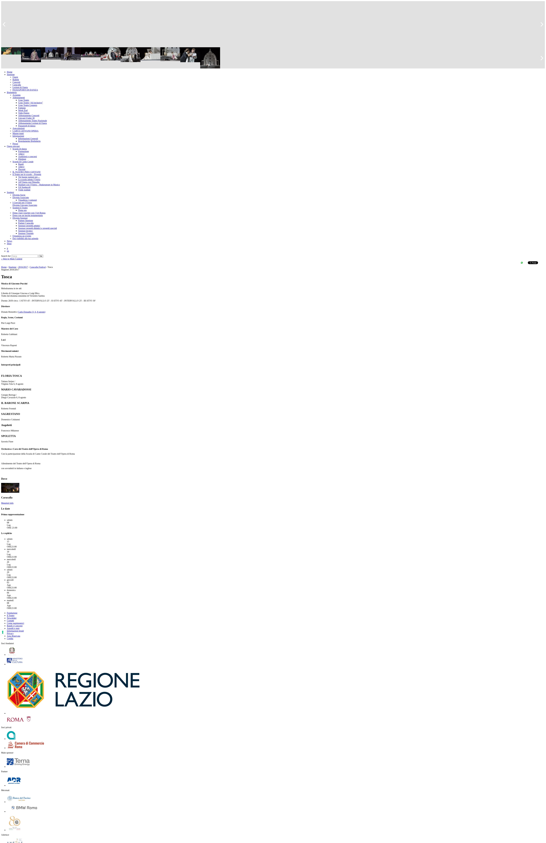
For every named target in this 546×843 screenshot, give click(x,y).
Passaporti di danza (26, 126)
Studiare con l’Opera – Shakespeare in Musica (39, 184)
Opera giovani (13, 146)
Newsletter (11, 618)
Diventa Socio (19, 195)
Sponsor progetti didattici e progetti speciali (37, 228)
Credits (10, 638)
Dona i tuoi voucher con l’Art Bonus (29, 213)
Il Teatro (10, 615)
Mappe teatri (18, 133)
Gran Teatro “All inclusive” (30, 102)
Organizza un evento (22, 236)
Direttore (22, 159)
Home (9, 72)
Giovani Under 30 (26, 118)
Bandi (21, 164)
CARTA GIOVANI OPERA (26, 131)
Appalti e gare (13, 628)
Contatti (10, 620)
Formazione (23, 151)
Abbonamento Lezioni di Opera (32, 123)
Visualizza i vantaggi (27, 200)
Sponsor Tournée (26, 233)
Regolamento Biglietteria (29, 141)
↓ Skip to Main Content (11, 259)
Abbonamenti (19, 97)
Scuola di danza (20, 149)
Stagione (11, 74)
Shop (9, 243)
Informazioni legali (15, 631)
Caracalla (17, 85)
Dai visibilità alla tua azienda (25, 238)
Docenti (21, 169)
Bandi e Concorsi (14, 626)
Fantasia (22, 108)
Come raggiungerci (15, 623)
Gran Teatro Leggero (27, 105)
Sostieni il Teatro (20, 208)
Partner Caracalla (26, 223)
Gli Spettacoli (24, 187)
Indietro (5, 24)
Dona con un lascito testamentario (28, 215)
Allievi (21, 154)
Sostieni (10, 192)
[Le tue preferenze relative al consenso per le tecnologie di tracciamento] (2, 632)
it (7, 248)
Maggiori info (7, 503)
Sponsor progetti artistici (29, 225)
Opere (15, 77)
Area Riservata (13, 636)
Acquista (16, 95)
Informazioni (18, 136)
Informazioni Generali (28, 138)
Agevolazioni (19, 128)
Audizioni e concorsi (27, 156)
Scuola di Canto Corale (23, 161)
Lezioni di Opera (20, 87)
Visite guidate (24, 190)
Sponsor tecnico (25, 231)
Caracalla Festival (38, 267)
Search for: (6, 256)
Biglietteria (12, 92)
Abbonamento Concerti (28, 115)
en (8, 251)
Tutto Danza (23, 113)
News (9, 241)
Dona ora (22, 210)
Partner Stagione (25, 220)
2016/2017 (23, 267)
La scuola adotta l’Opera (29, 179)
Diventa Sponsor (20, 218)
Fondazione (12, 613)
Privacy (10, 633)
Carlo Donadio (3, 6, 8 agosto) (31, 312)
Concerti (16, 82)
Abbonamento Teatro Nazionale (32, 120)
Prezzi (15, 143)
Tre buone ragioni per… (29, 177)
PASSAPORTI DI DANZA (25, 90)
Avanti (540, 24)
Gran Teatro (23, 100)
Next (540, 58)
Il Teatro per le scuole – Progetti (27, 174)
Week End (23, 110)
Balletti (16, 79)
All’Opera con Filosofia (29, 182)
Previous (5, 58)
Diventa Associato (21, 197)
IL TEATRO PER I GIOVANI (26, 172)
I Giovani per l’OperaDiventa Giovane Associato (25, 203)
